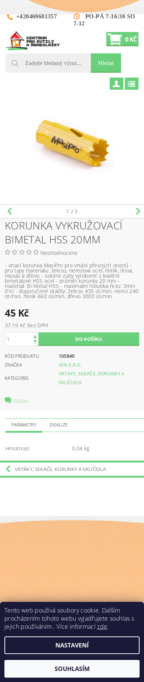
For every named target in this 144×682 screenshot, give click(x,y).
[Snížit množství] (35, 342)
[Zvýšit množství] (35, 335)
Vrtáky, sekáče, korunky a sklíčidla (60, 469)
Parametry (23, 425)
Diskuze (58, 425)
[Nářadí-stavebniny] (33, 40)
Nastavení (72, 645)
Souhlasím (72, 669)
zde (102, 626)
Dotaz (21, 400)
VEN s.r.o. (70, 365)
